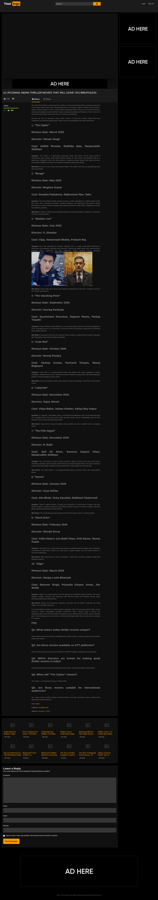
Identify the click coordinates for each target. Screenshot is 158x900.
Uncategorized (43, 707)
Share (48, 99)
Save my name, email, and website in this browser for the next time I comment (31, 835)
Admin (38, 704)
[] (97, 4)
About (36, 99)
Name (5, 806)
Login (143, 4)
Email (5, 816)
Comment (7, 775)
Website (6, 826)
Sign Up (151, 4)
